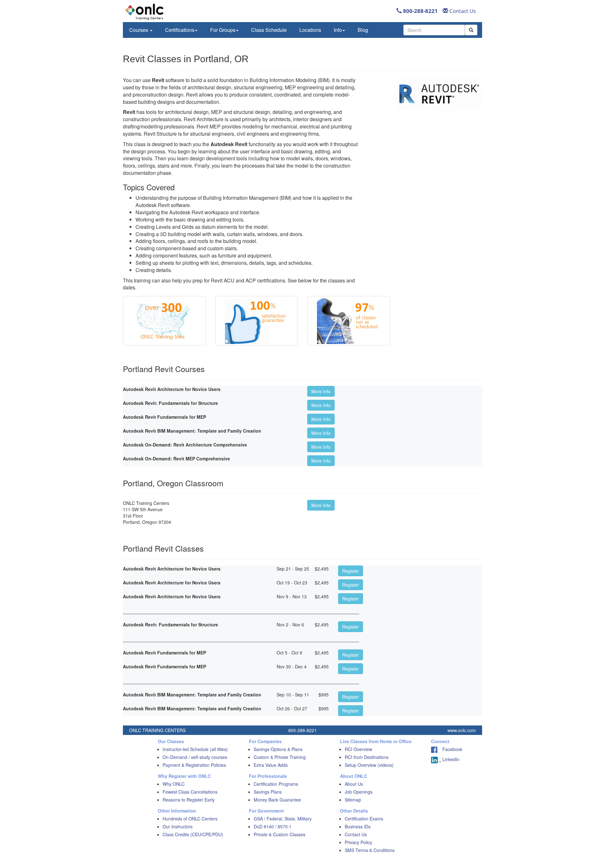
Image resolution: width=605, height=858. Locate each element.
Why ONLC (174, 784)
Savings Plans (268, 792)
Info (338, 29)
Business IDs (358, 826)
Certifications (179, 29)
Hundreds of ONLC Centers (190, 818)
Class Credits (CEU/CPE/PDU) (193, 834)
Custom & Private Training (280, 757)
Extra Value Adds (271, 765)
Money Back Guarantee (277, 799)
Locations (310, 29)
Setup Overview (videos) (369, 765)
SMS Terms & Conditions (370, 850)
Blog (363, 29)
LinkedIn (450, 759)
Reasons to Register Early (189, 799)
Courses (139, 29)
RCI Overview (358, 749)
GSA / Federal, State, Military (283, 818)
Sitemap (353, 799)
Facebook (449, 749)
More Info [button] (321, 391)
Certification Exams (364, 818)
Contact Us (462, 11)
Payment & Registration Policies (194, 765)
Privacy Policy (358, 842)
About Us (354, 784)
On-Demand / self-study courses (195, 757)
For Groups (222, 29)
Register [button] (350, 571)
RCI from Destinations (367, 757)
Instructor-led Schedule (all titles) (195, 749)
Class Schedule (269, 29)
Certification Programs (276, 784)
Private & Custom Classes (279, 834)
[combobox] (434, 30)
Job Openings (358, 792)
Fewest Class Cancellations (190, 792)
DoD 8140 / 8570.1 (272, 826)
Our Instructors (178, 826)
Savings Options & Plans (278, 749)
